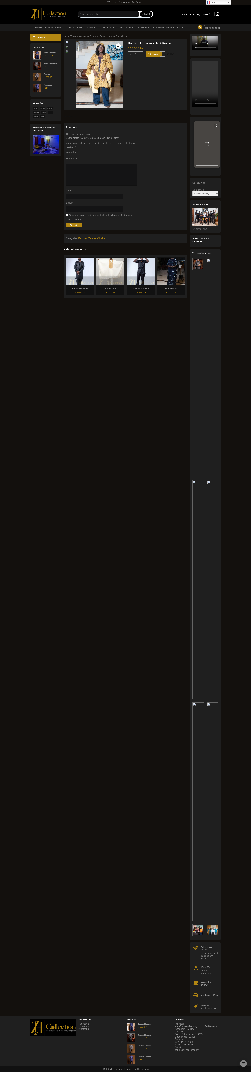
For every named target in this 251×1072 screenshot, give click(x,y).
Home (66, 36)
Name (69, 190)
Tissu (50, 112)
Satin (44, 112)
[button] (207, 144)
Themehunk (143, 1069)
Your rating (72, 152)
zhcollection (116, 1069)
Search (146, 14)
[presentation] (207, 165)
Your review (72, 158)
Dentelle (36, 112)
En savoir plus (199, 229)
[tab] (71, 117)
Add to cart (153, 54)
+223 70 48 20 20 (212, 28)
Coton (49, 108)
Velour (36, 116)
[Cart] (217, 14)
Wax (42, 116)
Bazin (35, 108)
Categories (198, 190)
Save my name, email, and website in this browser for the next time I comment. (99, 217)
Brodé (42, 108)
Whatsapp (83, 1029)
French (214, 2)
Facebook (83, 1024)
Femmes (93, 36)
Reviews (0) (70, 117)
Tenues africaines (79, 36)
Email (69, 202)
